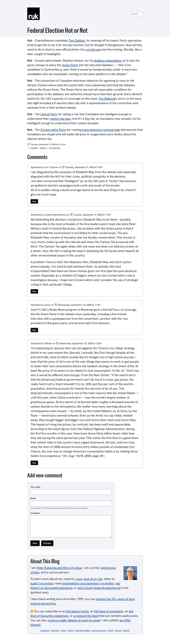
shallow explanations (108, 60)
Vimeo (63, 630)
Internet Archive (98, 630)
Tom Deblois (77, 40)
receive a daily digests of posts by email (74, 620)
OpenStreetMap (82, 630)
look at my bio (93, 579)
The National (107, 98)
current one (93, 49)
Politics (43, 148)
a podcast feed (85, 616)
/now (78, 579)
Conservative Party (53, 130)
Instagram (44, 630)
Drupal (118, 630)
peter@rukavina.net (107, 588)
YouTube (55, 630)
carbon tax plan (60, 119)
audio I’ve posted (41, 583)
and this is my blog (59, 568)
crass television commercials (101, 130)
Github (126, 630)
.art (111, 630)
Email (33, 498)
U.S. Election (54, 148)
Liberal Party (48, 114)
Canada (33, 148)
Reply (34, 201)
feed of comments (108, 611)
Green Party (70, 65)
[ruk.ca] (85, 13)
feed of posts (77, 611)
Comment (35, 513)
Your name (35, 487)
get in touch (85, 588)
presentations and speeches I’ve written (87, 583)
